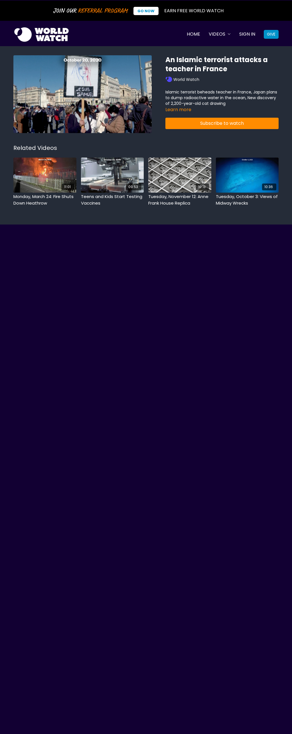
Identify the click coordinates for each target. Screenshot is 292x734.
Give (271, 34)
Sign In (247, 34)
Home (193, 34)
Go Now (146, 11)
